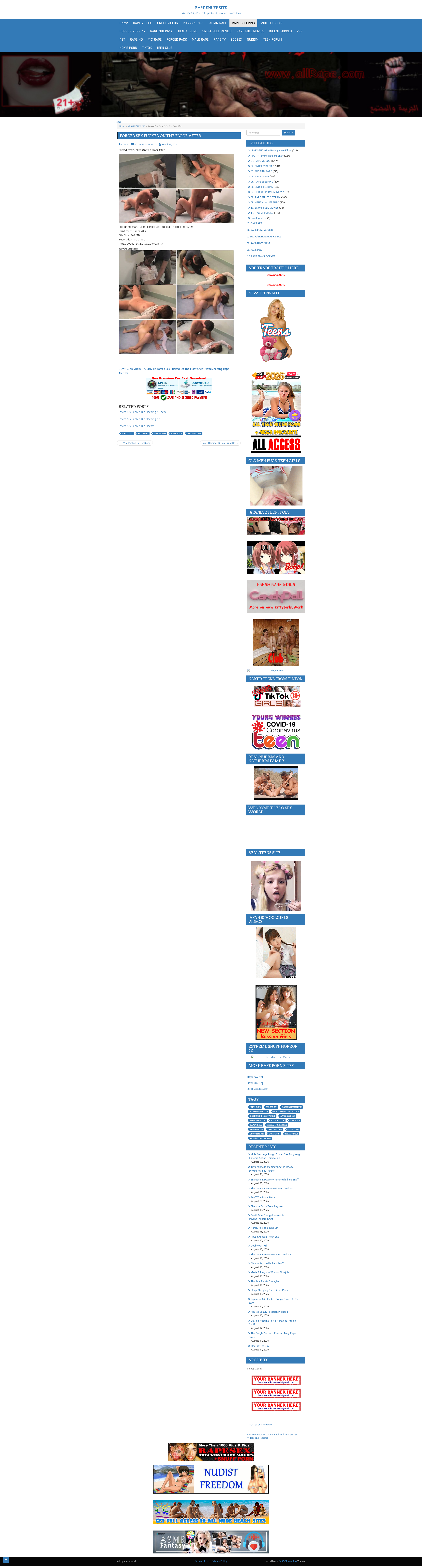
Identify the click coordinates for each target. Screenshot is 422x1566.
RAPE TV (220, 39)
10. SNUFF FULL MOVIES (265, 207)
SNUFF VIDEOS (167, 23)
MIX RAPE (155, 39)
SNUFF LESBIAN (271, 23)
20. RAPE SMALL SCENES (261, 256)
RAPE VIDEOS (142, 23)
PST (122, 39)
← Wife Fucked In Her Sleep (135, 442)
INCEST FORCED (280, 31)
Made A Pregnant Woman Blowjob (270, 1272)
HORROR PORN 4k (132, 31)
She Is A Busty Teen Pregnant (267, 1206)
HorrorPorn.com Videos (262, 1116)
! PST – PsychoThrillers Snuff (267, 155)
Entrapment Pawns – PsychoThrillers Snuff (275, 1179)
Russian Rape (256, 1129)
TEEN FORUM (272, 39)
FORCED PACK (177, 39)
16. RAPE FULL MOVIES (260, 229)
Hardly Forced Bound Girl (264, 1227)
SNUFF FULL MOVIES (217, 31)
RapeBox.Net (255, 1077)
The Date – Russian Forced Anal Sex (271, 1254)
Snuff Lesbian (257, 1134)
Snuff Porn (274, 1134)
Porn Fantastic (258, 1120)
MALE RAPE (200, 39)
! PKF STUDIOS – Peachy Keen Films (271, 150)
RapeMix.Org (255, 1083)
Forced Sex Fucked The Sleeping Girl (140, 419)
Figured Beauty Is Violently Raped (269, 1311)
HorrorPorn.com (259, 1111)
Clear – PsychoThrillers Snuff (267, 1263)
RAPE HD (136, 39)
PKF (299, 31)
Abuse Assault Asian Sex (265, 1236)
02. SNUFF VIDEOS (261, 166)
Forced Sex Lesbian (291, 1107)
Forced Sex (127, 433)
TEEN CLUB (165, 48)
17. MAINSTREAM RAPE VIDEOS (264, 236)
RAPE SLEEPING (243, 23)
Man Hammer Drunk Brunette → (220, 442)
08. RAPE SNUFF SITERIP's (265, 197)
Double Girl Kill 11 (261, 1245)
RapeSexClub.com (258, 1088)
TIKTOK (147, 48)
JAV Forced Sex (288, 1116)
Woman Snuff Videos (260, 1138)
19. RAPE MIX (254, 249)
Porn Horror (277, 1120)
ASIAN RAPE (218, 23)
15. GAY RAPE (254, 223)
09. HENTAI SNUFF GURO (265, 202)
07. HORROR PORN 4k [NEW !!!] (268, 192)
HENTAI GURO (187, 31)
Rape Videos (160, 433)
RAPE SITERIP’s (161, 31)
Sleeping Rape (194, 433)
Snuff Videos (291, 1134)
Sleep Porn (176, 433)
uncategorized (258, 218)
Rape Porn (143, 433)
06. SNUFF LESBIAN (262, 186)
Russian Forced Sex (277, 1125)
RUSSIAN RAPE (193, 23)
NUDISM (252, 39)
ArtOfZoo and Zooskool (259, 1424)
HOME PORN (128, 48)
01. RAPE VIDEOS (260, 160)
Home (124, 23)
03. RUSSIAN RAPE (261, 171)
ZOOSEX (236, 39)
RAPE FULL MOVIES (250, 31)
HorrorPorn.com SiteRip (286, 1111)
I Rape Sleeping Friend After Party (269, 1290)
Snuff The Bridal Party (263, 1197)
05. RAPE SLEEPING (136, 126)
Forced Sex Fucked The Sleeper (136, 426)
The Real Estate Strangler (265, 1281)
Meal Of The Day (260, 1346)
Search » (288, 132)
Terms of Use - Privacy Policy (211, 1561)
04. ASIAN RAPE (260, 176)
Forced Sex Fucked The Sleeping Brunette (142, 412)
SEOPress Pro (289, 1561)
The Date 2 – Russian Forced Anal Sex (272, 1188)
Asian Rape (255, 1107)
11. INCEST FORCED (262, 212)
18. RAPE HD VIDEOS (258, 243)
